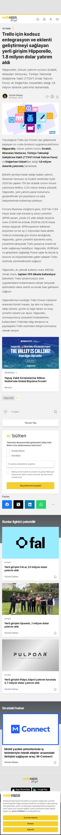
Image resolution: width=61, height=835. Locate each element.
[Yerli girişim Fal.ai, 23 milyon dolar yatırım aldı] (30, 543)
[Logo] (9, 18)
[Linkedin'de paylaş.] (30, 504)
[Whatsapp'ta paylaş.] (42, 504)
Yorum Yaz (30, 422)
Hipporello (8, 148)
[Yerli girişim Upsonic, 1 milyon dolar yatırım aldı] (30, 599)
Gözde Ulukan (11, 576)
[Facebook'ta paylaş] (7, 504)
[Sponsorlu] (30, 353)
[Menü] (57, 19)
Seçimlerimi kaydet (30, 485)
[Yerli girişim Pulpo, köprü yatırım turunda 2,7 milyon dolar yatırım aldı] (30, 655)
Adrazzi (8, 387)
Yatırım (6, 28)
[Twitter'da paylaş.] (19, 504)
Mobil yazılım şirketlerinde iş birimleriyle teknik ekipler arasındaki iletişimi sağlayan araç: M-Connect (29, 752)
